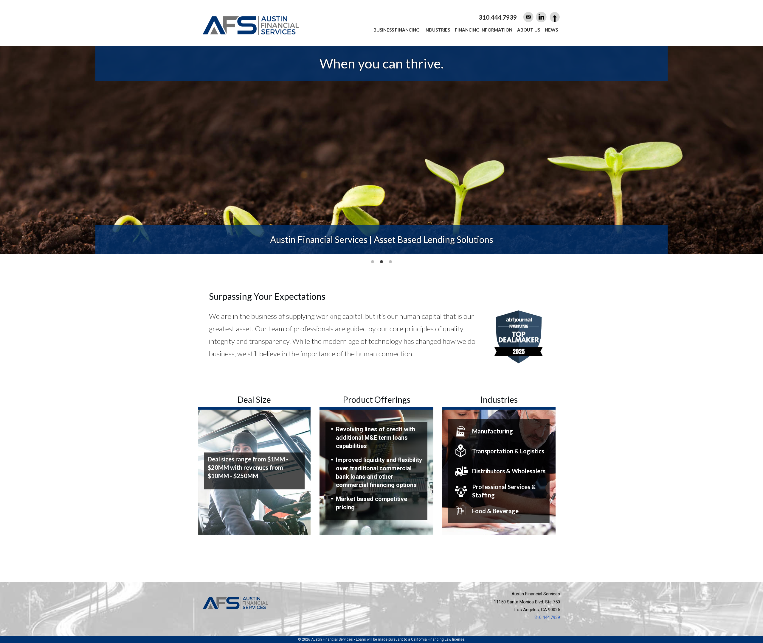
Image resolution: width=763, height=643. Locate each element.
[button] (372, 261)
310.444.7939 (547, 617)
